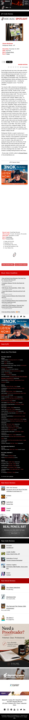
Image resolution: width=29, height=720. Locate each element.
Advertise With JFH (17, 701)
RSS (19, 311)
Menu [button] (7, 7)
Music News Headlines (9, 273)
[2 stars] (11, 67)
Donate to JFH (12, 703)
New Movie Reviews (8, 581)
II (6, 497)
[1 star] (9, 67)
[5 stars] (18, 67)
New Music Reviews (8, 483)
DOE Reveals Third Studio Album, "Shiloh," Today (13, 287)
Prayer (18, 703)
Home (14, 705)
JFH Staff (9, 701)
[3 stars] (14, 67)
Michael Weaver (23, 153)
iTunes (8, 54)
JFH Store (5, 703)
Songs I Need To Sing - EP (13, 554)
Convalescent (9, 547)
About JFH (4, 699)
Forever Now (9, 504)
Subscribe (23, 703)
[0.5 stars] (8, 67)
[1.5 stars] (10, 67)
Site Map (24, 699)
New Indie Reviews (8, 541)
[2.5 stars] (12, 67)
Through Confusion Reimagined (14, 560)
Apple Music (9, 237)
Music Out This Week (8, 352)
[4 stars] (16, 67)
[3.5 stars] (15, 67)
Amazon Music (10, 52)
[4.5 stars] (17, 67)
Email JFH (18, 699)
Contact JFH (11, 699)
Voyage (8, 510)
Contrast (8, 574)
